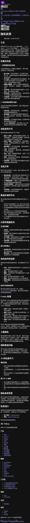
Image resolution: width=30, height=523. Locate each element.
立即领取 (3, 6)
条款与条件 (20, 521)
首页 (5, 434)
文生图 (6, 446)
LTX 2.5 (6, 436)
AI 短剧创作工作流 (9, 484)
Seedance (6, 473)
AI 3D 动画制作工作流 (10, 488)
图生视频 (6, 453)
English (6, 511)
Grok (5, 474)
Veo (5, 470)
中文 (5, 512)
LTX (5, 468)
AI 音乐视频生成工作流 (11, 483)
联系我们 (6, 504)
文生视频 (6, 451)
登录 (8, 26)
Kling (5, 471)
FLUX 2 (6, 463)
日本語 (6, 514)
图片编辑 (6, 450)
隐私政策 (12, 521)
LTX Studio (7, 497)
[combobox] (3, 26)
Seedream (6, 467)
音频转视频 (7, 455)
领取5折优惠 (22, 17)
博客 (5, 444)
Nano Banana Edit (9, 476)
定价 (5, 441)
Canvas (6, 439)
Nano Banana (7, 465)
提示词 (6, 442)
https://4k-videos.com (13, 417)
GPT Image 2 (7, 462)
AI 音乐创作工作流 (9, 486)
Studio (5, 438)
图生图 (6, 448)
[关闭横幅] (2, 20)
